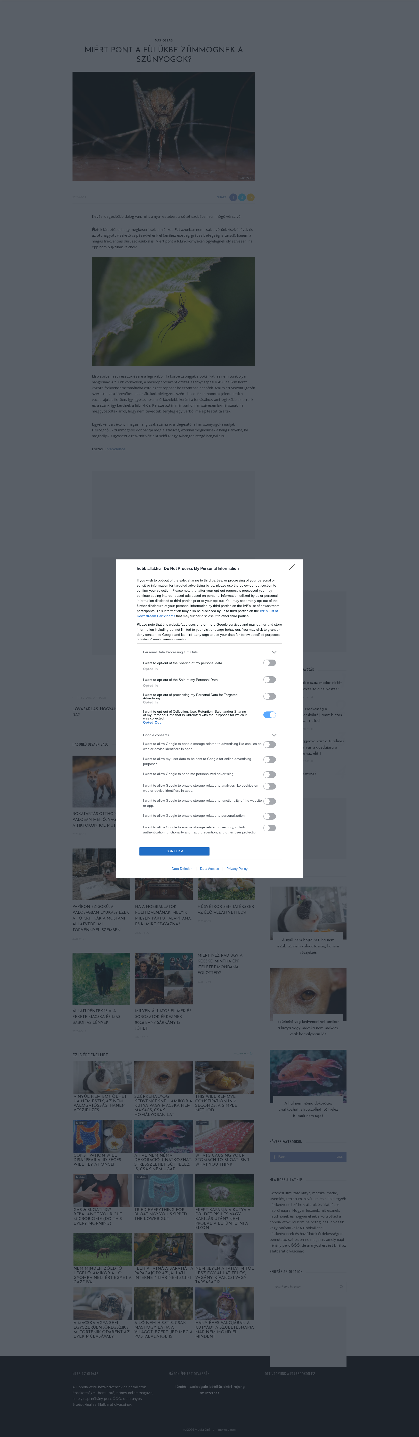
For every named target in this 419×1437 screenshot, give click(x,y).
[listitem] (209, 652)
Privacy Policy (237, 869)
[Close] (293, 568)
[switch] (269, 663)
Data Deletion (182, 869)
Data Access (209, 869)
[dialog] (209, 718)
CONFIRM (175, 851)
